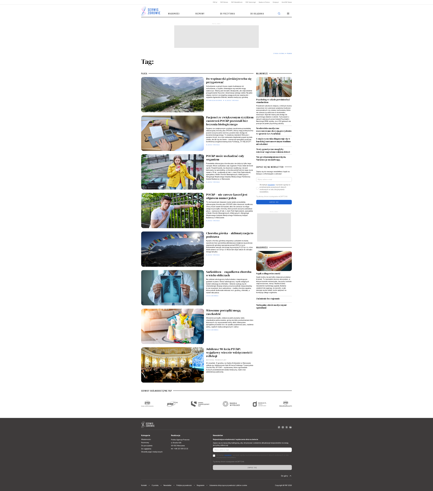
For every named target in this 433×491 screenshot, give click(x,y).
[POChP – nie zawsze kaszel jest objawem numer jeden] (197, 211)
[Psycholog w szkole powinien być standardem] (274, 101)
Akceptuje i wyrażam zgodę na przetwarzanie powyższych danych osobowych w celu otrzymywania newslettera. (275, 188)
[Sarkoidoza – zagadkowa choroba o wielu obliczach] (197, 288)
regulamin (271, 185)
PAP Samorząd (251, 2)
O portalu (155, 485)
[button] (288, 13)
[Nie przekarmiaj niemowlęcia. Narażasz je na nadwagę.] (274, 157)
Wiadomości (174, 13)
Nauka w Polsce (264, 2)
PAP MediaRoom (236, 2)
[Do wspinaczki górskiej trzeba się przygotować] (197, 95)
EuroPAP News (287, 2)
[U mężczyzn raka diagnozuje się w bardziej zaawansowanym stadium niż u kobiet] (274, 141)
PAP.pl (215, 2)
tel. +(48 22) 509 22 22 (179, 449)
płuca (144, 73)
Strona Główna (279, 53)
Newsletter (168, 485)
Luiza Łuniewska (212, 295)
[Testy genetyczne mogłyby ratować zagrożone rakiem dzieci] (274, 150)
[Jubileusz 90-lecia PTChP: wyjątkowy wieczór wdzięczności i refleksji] (197, 365)
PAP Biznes (224, 2)
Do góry (284, 476)
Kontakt (144, 485)
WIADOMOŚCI (262, 247)
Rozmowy (200, 13)
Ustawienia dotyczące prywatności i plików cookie (228, 485)
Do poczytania (227, 13)
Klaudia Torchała (232, 100)
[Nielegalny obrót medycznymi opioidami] (274, 306)
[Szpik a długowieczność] (274, 273)
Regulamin (200, 485)
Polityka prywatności (184, 485)
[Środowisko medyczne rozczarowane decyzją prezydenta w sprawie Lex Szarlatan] (274, 131)
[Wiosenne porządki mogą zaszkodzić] (197, 327)
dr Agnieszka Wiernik (214, 100)
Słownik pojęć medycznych (151, 452)
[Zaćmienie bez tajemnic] (274, 299)
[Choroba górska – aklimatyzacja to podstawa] (197, 249)
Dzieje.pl (276, 2)
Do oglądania (257, 13)
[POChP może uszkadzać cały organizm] (197, 172)
